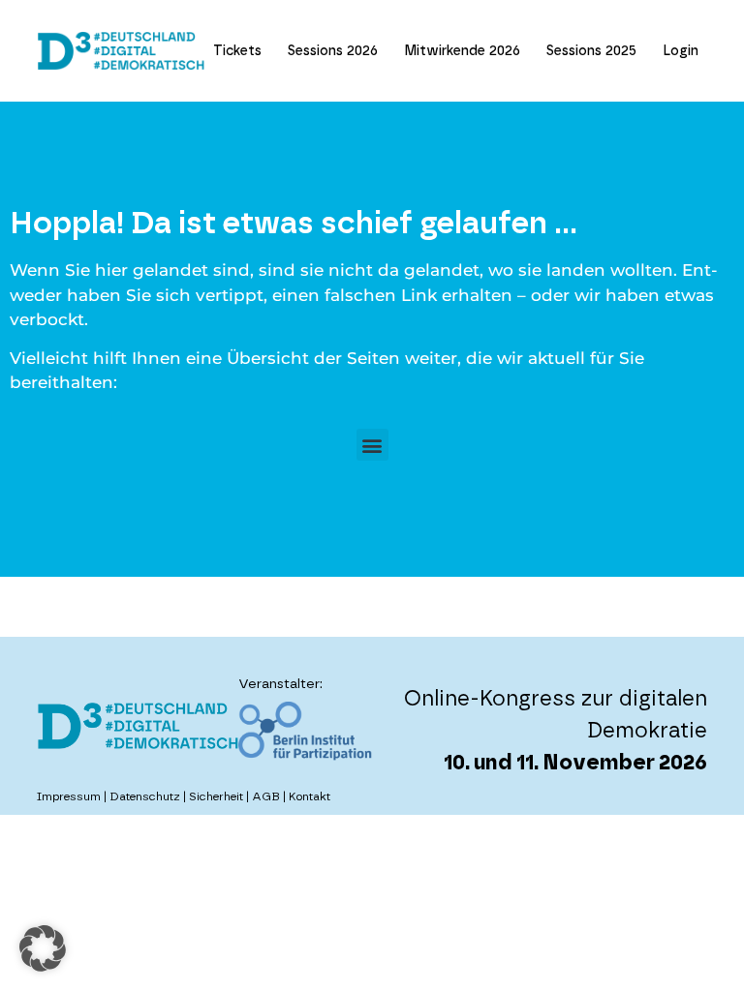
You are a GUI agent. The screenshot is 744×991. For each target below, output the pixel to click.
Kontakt (309, 796)
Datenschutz (144, 796)
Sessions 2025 (591, 51)
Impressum (69, 796)
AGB (266, 796)
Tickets (237, 51)
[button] (372, 445)
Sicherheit (216, 796)
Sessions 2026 (333, 51)
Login (680, 51)
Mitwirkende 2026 (462, 51)
